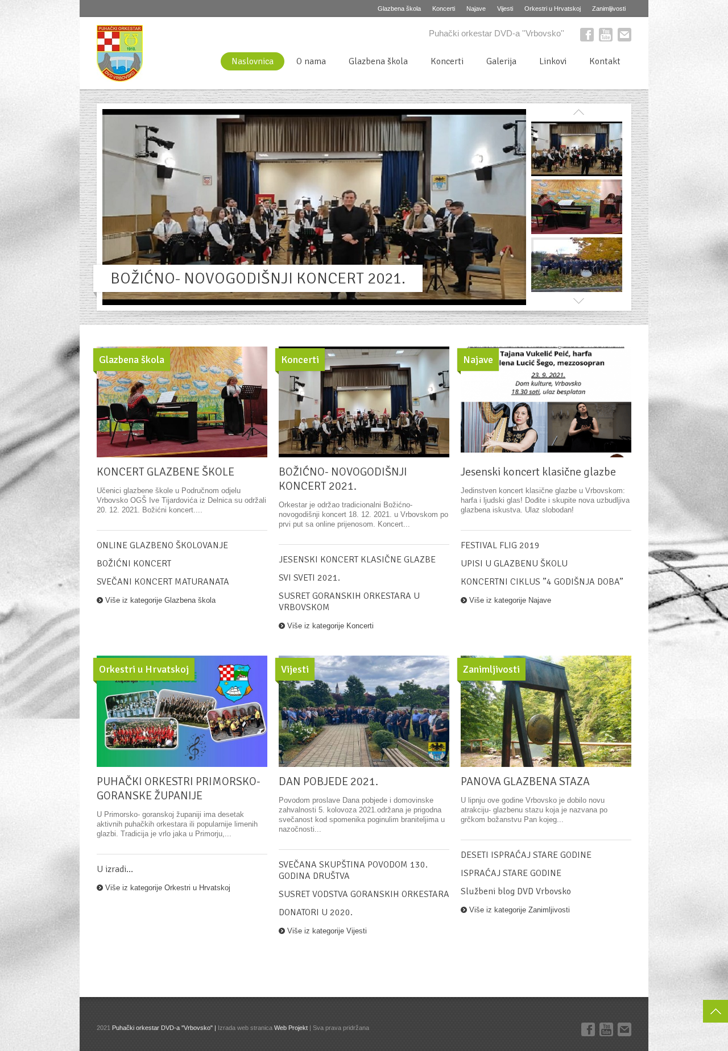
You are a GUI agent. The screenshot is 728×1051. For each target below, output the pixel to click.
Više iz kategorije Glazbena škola (160, 600)
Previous (578, 113)
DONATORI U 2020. (316, 912)
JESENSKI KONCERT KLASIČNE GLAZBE (357, 559)
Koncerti (443, 8)
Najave (476, 8)
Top (715, 1011)
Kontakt (605, 61)
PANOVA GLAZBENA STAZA (525, 781)
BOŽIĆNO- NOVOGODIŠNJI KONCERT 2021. (258, 278)
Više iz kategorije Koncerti (330, 626)
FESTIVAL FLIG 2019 (500, 545)
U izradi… (115, 869)
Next (578, 299)
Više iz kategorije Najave (510, 600)
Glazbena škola (399, 8)
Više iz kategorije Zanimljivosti (519, 910)
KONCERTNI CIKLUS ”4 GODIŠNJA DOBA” (542, 581)
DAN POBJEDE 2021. (328, 781)
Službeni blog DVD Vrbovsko (516, 891)
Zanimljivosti (609, 8)
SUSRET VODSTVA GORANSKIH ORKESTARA (364, 894)
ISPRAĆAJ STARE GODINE (511, 873)
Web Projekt (291, 1027)
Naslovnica (252, 61)
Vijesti (505, 8)
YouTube (606, 34)
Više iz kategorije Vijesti (327, 931)
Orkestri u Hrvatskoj (552, 8)
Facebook (587, 34)
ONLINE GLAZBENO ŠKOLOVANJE (162, 545)
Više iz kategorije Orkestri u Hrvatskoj (167, 887)
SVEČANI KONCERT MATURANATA (163, 581)
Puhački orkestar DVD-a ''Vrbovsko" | (165, 1027)
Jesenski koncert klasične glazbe (538, 472)
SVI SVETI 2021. (309, 577)
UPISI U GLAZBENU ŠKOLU (514, 563)
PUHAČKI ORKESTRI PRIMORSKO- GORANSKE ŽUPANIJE (178, 788)
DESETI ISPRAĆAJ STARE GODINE (526, 855)
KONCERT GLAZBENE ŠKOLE (165, 472)
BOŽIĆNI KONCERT (134, 563)
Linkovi (552, 61)
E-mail (624, 34)
